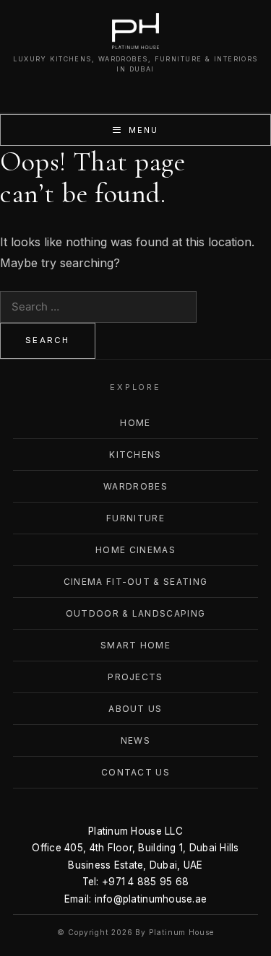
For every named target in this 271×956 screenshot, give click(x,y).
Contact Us (135, 772)
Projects (135, 677)
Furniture (135, 518)
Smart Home (135, 645)
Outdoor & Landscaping (136, 613)
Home (135, 422)
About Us (135, 708)
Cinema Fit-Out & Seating (136, 581)
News (135, 740)
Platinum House (181, 932)
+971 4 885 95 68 (145, 881)
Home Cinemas (135, 549)
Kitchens (135, 454)
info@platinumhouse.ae (151, 899)
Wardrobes (135, 486)
